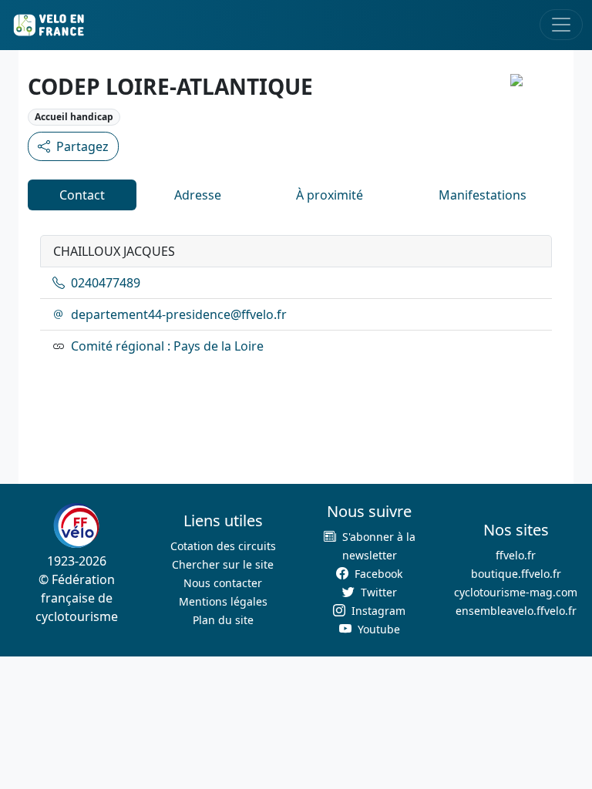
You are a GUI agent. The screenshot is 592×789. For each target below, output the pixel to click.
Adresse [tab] (197, 194)
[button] (369, 545)
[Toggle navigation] (561, 24)
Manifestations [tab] (482, 194)
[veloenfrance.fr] (47, 25)
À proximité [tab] (329, 194)
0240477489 (105, 282)
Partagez (82, 146)
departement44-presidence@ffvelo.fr (179, 314)
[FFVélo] (76, 525)
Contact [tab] (82, 194)
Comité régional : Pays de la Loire (167, 345)
